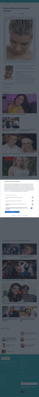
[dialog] (19, 198)
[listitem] (19, 195)
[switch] (32, 197)
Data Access (19, 215)
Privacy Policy (25, 215)
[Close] (37, 182)
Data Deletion (14, 215)
